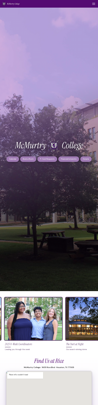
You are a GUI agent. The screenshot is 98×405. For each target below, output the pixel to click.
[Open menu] (93, 3)
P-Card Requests (47, 159)
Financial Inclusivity (68, 159)
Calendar (12, 159)
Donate (86, 159)
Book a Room (28, 159)
